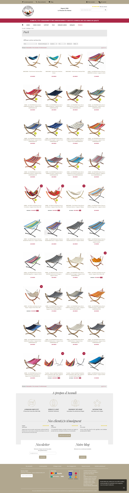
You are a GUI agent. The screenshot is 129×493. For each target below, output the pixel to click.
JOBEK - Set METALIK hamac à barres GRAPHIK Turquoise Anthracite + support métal (96, 240)
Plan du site (60, 490)
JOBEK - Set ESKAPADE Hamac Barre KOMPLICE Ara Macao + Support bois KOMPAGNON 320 (33, 106)
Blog (52, 2)
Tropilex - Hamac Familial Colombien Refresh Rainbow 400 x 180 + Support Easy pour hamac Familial (54, 374)
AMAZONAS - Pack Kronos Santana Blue (32, 71)
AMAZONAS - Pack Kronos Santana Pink (75, 71)
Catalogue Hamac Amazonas (90, 478)
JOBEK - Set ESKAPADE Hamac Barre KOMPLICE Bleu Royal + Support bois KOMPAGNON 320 (33, 140)
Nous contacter (42, 2)
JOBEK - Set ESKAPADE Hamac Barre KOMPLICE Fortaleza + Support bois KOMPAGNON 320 (32, 173)
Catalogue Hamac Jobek (89, 481)
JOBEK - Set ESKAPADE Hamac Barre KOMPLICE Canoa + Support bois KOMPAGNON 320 (53, 173)
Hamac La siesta (93, 490)
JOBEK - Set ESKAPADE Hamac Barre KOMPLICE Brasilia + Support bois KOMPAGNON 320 (96, 106)
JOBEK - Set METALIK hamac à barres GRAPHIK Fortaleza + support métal (96, 72)
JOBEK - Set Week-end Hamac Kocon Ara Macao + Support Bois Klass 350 (54, 206)
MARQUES (72, 25)
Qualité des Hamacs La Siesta (90, 476)
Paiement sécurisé (86, 466)
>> (105, 47)
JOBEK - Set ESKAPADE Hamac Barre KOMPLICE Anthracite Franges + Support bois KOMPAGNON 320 (53, 307)
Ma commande (29, 466)
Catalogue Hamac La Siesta (90, 479)
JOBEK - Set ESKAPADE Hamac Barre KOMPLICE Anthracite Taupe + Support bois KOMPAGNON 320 (75, 307)
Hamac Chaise (37, 25)
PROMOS (80, 25)
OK (124, 488)
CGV (42, 490)
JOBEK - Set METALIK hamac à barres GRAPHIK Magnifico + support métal (33, 273)
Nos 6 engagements (71, 466)
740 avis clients (103, 6)
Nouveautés (29, 47)
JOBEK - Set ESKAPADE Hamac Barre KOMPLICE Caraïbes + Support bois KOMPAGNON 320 (32, 341)
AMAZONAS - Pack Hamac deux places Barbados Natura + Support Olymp (75, 206)
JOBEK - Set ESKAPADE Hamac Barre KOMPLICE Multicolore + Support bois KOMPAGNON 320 (54, 341)
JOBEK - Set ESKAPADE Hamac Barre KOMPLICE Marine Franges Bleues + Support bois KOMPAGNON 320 (75, 140)
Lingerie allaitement (86, 490)
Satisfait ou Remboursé (100, 466)
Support (46, 25)
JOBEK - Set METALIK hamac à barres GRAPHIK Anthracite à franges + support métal (54, 274)
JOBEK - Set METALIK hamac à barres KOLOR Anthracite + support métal (75, 239)
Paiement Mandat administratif (90, 485)
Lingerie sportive (78, 490)
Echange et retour (57, 466)
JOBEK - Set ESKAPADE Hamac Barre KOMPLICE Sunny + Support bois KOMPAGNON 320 (96, 307)
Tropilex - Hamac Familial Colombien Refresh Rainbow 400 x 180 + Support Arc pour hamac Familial (75, 374)
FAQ (84, 475)
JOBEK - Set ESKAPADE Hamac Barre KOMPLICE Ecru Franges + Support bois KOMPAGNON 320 (75, 274)
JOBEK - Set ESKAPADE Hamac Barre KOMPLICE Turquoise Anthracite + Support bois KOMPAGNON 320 (75, 173)
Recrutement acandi (88, 484)
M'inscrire (42, 457)
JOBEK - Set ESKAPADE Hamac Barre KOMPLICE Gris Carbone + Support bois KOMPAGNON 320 (75, 106)
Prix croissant (35, 47)
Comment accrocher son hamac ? (91, 472)
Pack (53, 25)
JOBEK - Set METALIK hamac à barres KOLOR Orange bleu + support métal (96, 206)
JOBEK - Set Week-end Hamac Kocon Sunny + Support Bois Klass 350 (96, 273)
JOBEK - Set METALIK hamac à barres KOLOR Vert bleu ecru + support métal (32, 239)
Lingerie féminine (71, 490)
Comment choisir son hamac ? (90, 470)
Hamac (28, 25)
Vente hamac (65, 490)
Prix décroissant (43, 47)
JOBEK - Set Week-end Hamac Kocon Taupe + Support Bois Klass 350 (32, 306)
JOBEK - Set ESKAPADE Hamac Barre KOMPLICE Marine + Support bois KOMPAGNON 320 (53, 106)
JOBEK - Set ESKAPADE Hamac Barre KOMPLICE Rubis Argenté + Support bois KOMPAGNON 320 (96, 173)
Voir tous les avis (64, 435)
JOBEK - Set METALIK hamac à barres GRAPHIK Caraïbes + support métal (96, 373)
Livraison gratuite (28, 2)
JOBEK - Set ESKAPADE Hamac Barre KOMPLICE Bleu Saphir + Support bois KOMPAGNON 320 (54, 140)
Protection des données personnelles (50, 490)
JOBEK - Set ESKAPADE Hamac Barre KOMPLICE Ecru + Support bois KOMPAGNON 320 (75, 341)
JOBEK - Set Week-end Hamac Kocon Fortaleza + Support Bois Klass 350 (32, 206)
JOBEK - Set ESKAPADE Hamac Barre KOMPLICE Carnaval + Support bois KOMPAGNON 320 (96, 140)
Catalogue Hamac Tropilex (89, 482)
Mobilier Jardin (62, 25)
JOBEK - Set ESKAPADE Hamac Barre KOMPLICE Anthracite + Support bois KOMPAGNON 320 (96, 341)
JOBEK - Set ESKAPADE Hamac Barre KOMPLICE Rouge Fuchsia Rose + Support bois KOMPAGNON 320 (32, 374)
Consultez (82, 457)
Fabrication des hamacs (89, 473)
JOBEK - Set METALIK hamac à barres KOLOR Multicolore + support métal (54, 239)
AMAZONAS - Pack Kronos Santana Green (54, 72)
